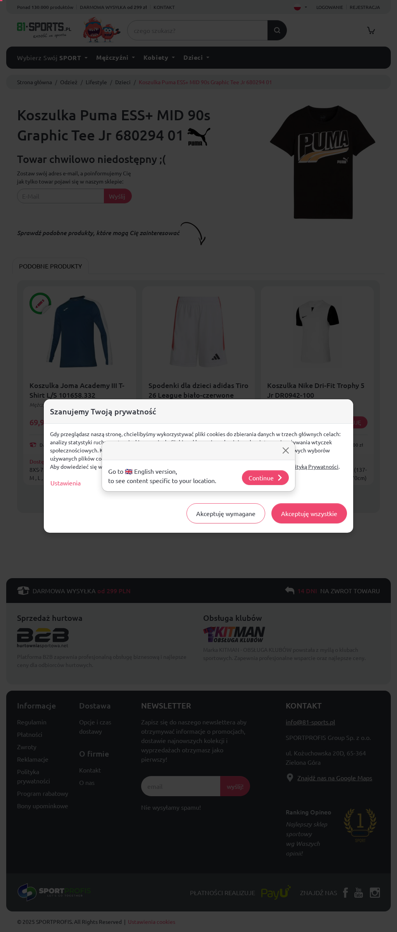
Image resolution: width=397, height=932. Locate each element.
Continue (261, 478)
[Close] (286, 450)
